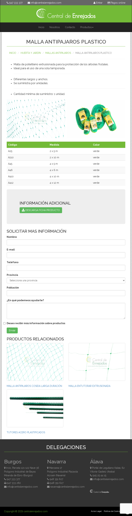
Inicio (41, 27)
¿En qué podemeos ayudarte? (25, 300)
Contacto (70, 27)
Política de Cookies (112, 511)
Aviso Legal (96, 511)
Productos (86, 27)
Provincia (12, 275)
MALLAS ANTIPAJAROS (58, 53)
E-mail (11, 249)
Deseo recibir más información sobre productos (36, 323)
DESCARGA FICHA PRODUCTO (42, 210)
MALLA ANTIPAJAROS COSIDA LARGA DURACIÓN (34, 386)
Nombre (12, 237)
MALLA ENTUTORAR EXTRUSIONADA (89, 386)
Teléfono (12, 262)
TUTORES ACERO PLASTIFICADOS (26, 432)
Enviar (12, 330)
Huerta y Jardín (31, 53)
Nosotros (55, 27)
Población (13, 287)
